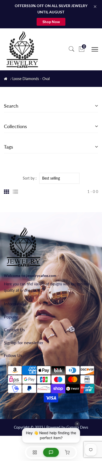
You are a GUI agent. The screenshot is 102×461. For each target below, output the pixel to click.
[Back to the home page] (5, 79)
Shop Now (51, 21)
